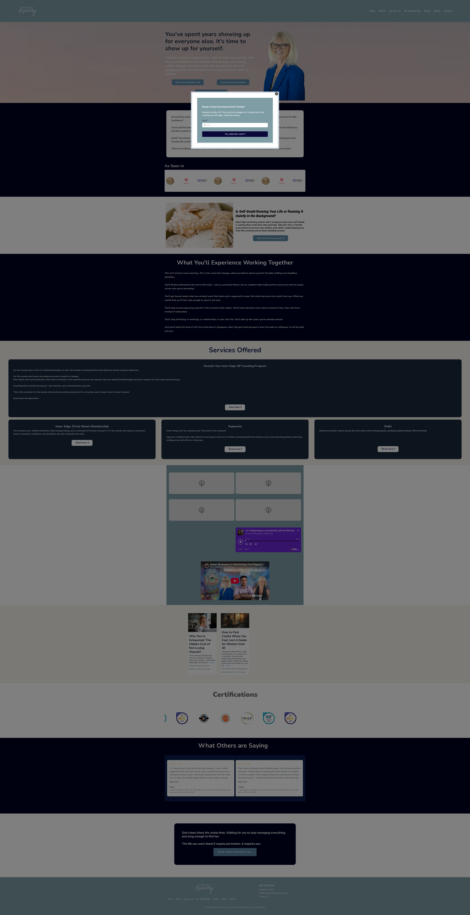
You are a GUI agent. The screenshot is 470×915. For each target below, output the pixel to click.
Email (205, 120)
